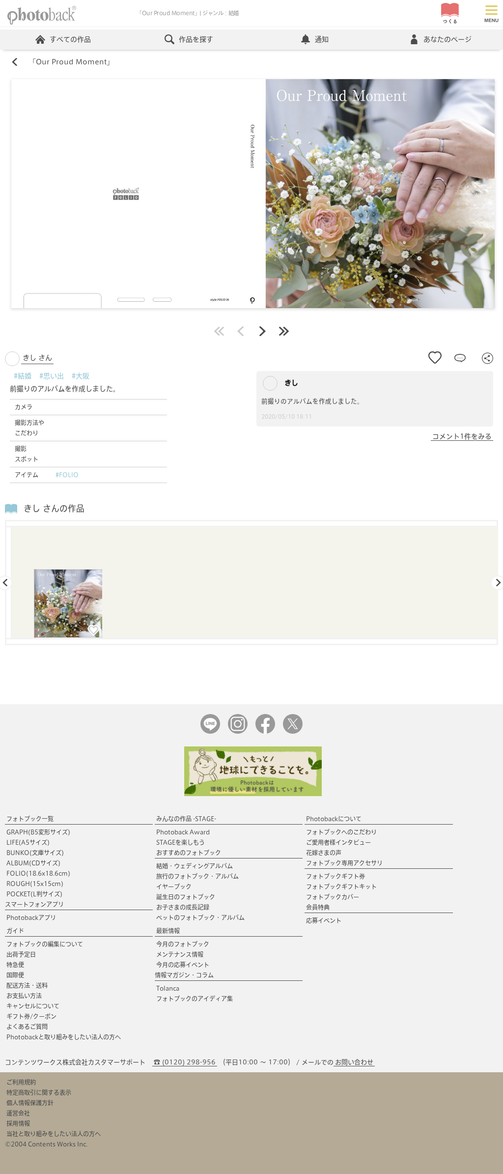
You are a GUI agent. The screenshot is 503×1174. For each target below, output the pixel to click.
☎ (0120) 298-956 (185, 1062)
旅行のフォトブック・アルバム (197, 876)
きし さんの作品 (54, 508)
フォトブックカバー (332, 897)
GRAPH (38, 832)
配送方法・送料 (27, 985)
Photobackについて (334, 819)
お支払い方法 (24, 996)
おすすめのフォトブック (188, 853)
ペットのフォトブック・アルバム (200, 917)
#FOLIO (67, 475)
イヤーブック (174, 886)
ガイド (15, 931)
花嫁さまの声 (323, 853)
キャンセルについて (32, 1006)
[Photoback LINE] (210, 731)
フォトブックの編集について (44, 944)
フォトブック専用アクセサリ (344, 863)
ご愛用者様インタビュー (338, 842)
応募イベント (323, 920)
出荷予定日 (21, 954)
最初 (219, 331)
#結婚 (22, 375)
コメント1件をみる (462, 436)
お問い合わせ (354, 1062)
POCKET (34, 894)
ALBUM (33, 863)
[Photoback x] (292, 731)
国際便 (15, 975)
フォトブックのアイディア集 (194, 999)
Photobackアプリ (31, 917)
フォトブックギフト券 (335, 876)
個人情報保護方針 (30, 1103)
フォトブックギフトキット (341, 886)
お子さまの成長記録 (182, 907)
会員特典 (318, 907)
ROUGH (34, 884)
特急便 (15, 965)
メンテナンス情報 (179, 954)
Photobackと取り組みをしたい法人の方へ (63, 1037)
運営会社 (18, 1113)
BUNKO (35, 853)
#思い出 (51, 375)
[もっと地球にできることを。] (253, 794)
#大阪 (80, 375)
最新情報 (168, 931)
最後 (284, 331)
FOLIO (38, 873)
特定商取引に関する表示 (38, 1092)
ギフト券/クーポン (31, 1016)
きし (290, 382)
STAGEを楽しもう (180, 842)
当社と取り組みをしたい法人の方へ (53, 1134)
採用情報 (18, 1123)
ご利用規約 (21, 1082)
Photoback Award (183, 832)
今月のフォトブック (182, 944)
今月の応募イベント (182, 965)
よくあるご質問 (27, 1027)
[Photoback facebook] (265, 731)
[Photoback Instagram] (237, 731)
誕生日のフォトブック (185, 897)
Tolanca (167, 988)
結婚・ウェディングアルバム (194, 866)
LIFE (28, 842)
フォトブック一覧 (30, 819)
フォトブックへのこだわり (341, 832)
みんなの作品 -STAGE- (186, 819)
